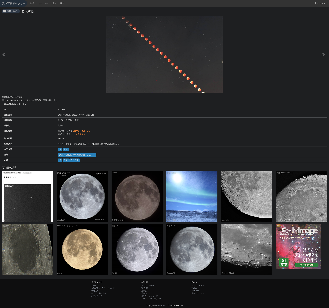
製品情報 (145, 288)
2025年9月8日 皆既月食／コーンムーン (77, 154)
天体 (6, 160)
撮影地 (7, 125)
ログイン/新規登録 (98, 293)
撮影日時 (8, 114)
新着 (32, 3)
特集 (54, 3)
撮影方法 (8, 120)
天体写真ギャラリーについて (103, 288)
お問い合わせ (96, 295)
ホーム (94, 285)
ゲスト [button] (320, 3)
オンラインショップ (149, 295)
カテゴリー (43, 3)
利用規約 (94, 290)
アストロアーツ (147, 285)
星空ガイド (145, 293)
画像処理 (8, 143)
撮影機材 (8, 130)
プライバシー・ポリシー (151, 298)
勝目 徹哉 (12, 11)
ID (5, 109)
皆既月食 (74, 160)
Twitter (194, 288)
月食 (66, 149)
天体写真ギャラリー (13, 3)
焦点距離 (8, 138)
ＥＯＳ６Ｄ (80, 133)
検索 (62, 3)
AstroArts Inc (161, 305)
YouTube (195, 290)
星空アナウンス (197, 293)
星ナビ (144, 290)
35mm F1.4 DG (81, 130)
